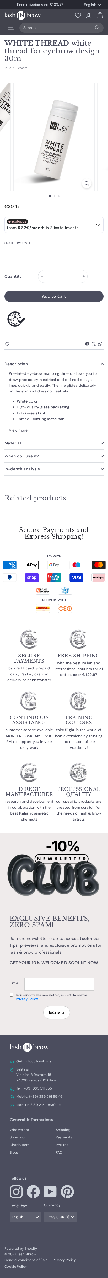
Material (12, 443)
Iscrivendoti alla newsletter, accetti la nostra (51, 997)
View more (18, 430)
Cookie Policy (15, 1266)
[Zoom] (87, 183)
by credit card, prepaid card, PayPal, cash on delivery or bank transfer (29, 674)
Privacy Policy (27, 999)
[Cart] (100, 15)
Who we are (19, 1130)
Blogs (14, 1152)
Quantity (13, 276)
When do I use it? (21, 456)
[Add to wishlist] (16, 344)
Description (16, 364)
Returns (62, 1145)
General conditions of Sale (25, 1260)
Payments (64, 1137)
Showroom (19, 1137)
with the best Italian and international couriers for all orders (78, 669)
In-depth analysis (22, 469)
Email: (16, 983)
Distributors (20, 1145)
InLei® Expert (15, 67)
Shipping (63, 1130)
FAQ (59, 1152)
